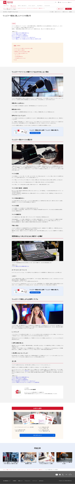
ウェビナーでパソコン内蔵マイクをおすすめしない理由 (23, 48)
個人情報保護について (6, 480)
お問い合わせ (41, 480)
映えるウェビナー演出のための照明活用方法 (20, 35)
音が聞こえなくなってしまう (21, 58)
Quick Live (27, 370)
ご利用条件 (14, 480)
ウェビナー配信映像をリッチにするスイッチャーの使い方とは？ (23, 37)
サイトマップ (35, 480)
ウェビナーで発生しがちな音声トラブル (21, 53)
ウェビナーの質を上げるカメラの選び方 (19, 34)
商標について (20, 480)
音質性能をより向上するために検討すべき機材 (22, 51)
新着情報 (70, 11)
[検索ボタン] (55, 2)
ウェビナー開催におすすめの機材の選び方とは (20, 266)
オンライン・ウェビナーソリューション (19, 8)
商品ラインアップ (57, 11)
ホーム (4, 8)
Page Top (70, 474)
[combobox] (49, 2)
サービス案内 (51, 11)
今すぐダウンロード (37, 435)
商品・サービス (9, 8)
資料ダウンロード (65, 11)
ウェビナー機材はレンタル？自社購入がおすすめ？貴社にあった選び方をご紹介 (26, 38)
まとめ (16, 59)
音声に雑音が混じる (19, 56)
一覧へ (66, 474)
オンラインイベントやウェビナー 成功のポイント (35, 8)
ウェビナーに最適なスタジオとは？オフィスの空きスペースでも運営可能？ (26, 382)
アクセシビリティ (27, 480)
